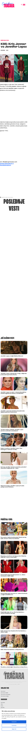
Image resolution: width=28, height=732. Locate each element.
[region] (14, 720)
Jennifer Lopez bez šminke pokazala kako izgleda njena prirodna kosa (13, 411)
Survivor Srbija (4, 696)
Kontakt (3, 702)
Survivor (3, 691)
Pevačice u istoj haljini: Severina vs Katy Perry (14, 667)
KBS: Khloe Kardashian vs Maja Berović (12, 649)
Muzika (2, 707)
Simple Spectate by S (7, 163)
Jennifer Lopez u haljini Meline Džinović (12, 356)
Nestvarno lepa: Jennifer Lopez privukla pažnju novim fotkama (12, 486)
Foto (2, 705)
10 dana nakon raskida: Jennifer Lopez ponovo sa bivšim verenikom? (12, 430)
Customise (14, 725)
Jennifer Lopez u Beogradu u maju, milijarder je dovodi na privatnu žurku (14, 374)
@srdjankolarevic (5, 165)
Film (2, 704)
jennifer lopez (4, 197)
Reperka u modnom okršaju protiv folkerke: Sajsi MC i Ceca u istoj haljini (13, 557)
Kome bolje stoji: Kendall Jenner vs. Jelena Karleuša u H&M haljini (13, 575)
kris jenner (10, 197)
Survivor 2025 (4, 692)
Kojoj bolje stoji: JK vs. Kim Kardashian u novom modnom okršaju (12, 613)
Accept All (14, 721)
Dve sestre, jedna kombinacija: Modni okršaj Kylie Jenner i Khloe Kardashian (13, 538)
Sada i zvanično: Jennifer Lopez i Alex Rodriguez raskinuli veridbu (11, 449)
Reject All (14, 729)
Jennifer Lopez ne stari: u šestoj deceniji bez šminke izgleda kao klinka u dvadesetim (13, 393)
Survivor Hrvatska (5, 694)
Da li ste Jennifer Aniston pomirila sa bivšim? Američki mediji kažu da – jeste (14, 468)
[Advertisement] (14, 24)
